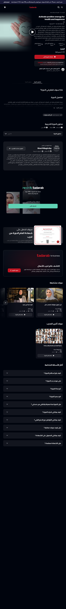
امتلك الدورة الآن (48, 57)
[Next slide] (5, 302)
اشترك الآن (6, 2)
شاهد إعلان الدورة (48, 314)
